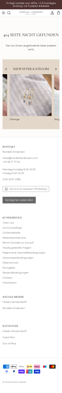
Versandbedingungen (16, 272)
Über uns (8, 222)
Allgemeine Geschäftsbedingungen (24, 252)
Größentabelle (11, 232)
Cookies (7, 277)
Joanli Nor (9, 337)
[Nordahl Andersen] (31, 12)
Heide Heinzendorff (14, 301)
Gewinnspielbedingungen (18, 257)
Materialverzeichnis (14, 237)
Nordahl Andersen (14, 308)
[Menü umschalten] (3, 12)
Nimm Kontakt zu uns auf (18, 242)
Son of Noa (9, 343)
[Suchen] (10, 12)
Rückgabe (9, 267)
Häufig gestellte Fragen (17, 247)
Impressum (10, 282)
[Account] (51, 12)
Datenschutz (10, 262)
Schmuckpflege (12, 227)
